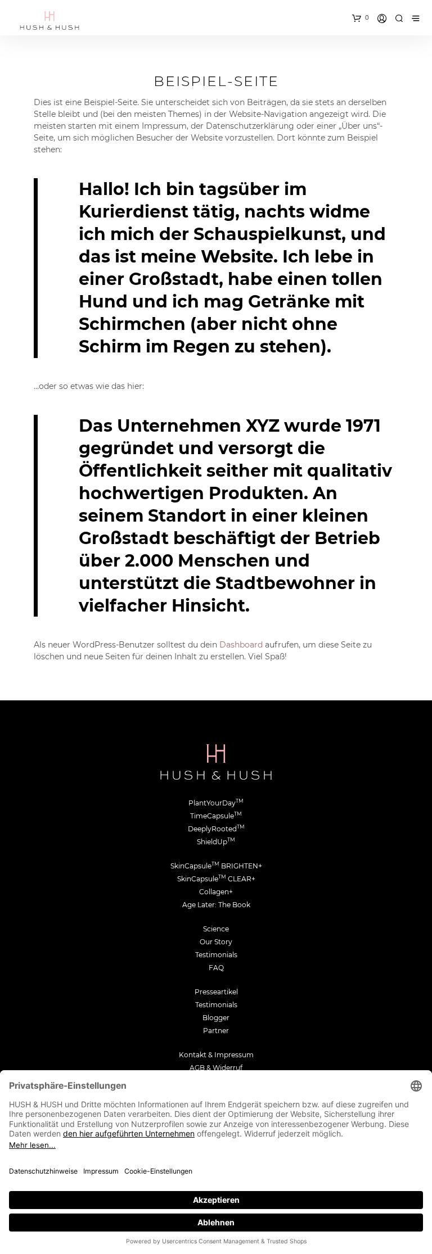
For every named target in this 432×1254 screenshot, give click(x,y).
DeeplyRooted (216, 829)
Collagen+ (216, 892)
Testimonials (216, 954)
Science (216, 929)
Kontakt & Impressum (216, 1055)
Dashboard (241, 645)
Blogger (216, 1017)
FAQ (216, 967)
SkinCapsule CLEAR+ (216, 879)
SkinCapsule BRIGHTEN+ (216, 866)
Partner (216, 1030)
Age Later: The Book (216, 904)
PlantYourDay (216, 803)
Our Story (216, 942)
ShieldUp (216, 841)
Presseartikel (216, 992)
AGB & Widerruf (216, 1067)
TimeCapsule (216, 816)
